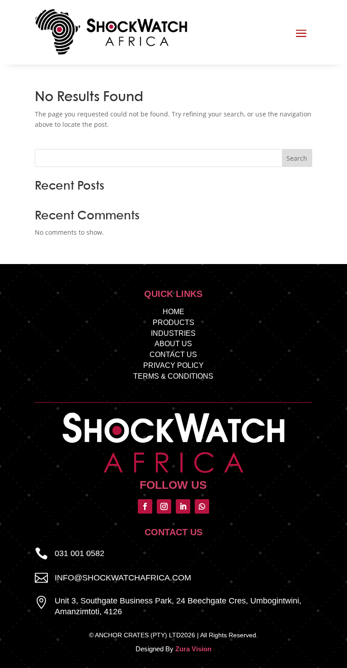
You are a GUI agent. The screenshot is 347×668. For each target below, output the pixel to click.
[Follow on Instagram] (164, 506)
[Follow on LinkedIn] (183, 506)
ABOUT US (173, 344)
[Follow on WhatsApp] (202, 506)
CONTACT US (173, 354)
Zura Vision (193, 649)
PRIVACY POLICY (173, 365)
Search (296, 158)
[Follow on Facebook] (145, 506)
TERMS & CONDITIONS (173, 376)
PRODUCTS (173, 322)
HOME (173, 311)
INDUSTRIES (173, 333)
